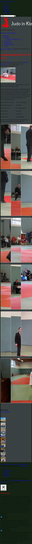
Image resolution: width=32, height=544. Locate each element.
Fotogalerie (7, 8)
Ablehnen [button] (18, 482)
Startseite (3, 49)
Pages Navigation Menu (7, 1)
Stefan (10, 62)
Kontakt (6, 9)
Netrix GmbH (23, 466)
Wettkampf (4, 64)
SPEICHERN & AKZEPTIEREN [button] (9, 542)
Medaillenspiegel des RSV (14, 39)
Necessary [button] (3, 515)
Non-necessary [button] (5, 529)
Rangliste (6, 36)
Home (5, 4)
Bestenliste (7, 37)
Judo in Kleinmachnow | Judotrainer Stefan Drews (14, 464)
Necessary (5, 517)
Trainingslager (7, 41)
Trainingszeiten (8, 42)
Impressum (7, 13)
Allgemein (10, 49)
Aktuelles (6, 6)
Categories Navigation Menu (8, 33)
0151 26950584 (5, 411)
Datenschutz (7, 11)
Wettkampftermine (9, 44)
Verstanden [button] (12, 482)
